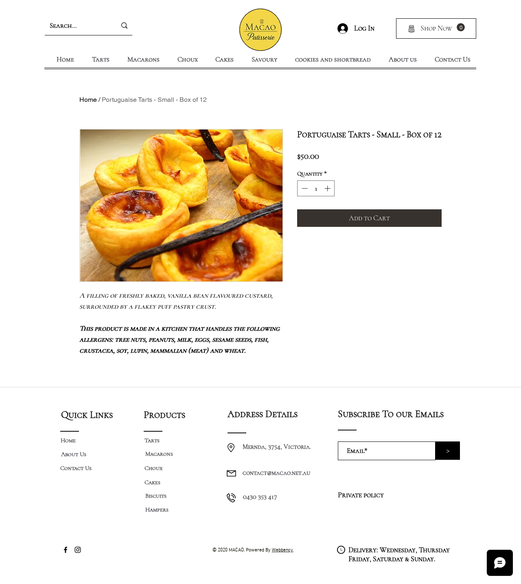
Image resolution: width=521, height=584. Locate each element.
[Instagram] (78, 550)
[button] (461, 27)
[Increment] (328, 188)
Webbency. (282, 548)
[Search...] (124, 25)
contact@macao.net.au (276, 473)
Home (88, 99)
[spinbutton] (316, 188)
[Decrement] (303, 188)
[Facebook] (65, 550)
